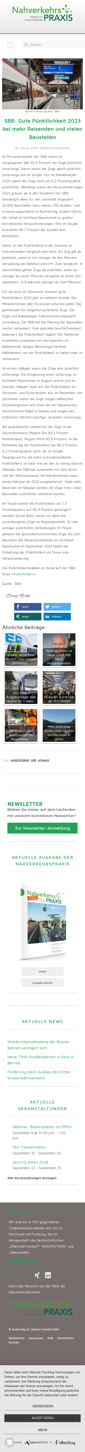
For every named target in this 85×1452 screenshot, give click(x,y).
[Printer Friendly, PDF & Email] (18, 596)
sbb (33, 760)
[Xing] (37, 1275)
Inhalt (42, 971)
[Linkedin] (48, 1275)
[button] (10, 44)
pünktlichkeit (19, 760)
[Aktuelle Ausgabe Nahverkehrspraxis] (42, 922)
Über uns (18, 1212)
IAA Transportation (29, 1147)
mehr (42, 1430)
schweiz (43, 760)
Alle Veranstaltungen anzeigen (31, 1178)
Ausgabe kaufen (42, 982)
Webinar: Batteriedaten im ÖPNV (42, 1126)
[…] (33, 1252)
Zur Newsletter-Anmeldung (42, 827)
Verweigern (42, 1406)
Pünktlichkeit (24, 574)
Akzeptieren (43, 1418)
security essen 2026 (30, 1162)
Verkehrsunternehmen (54, 148)
